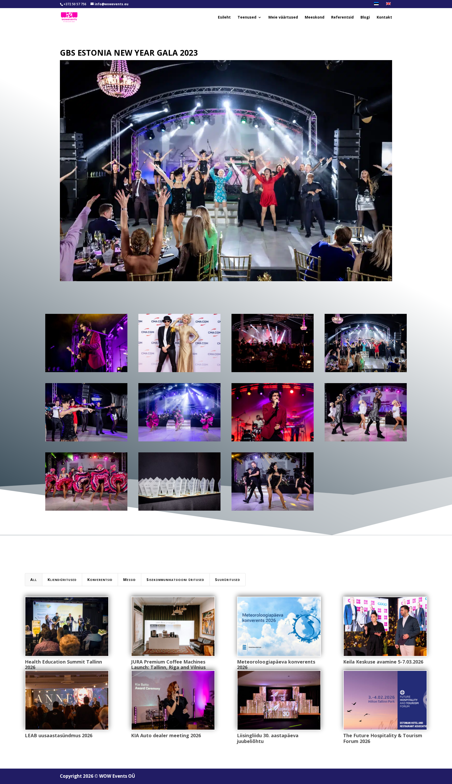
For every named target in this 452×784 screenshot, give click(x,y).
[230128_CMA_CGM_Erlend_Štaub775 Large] (179, 441)
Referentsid (342, 17)
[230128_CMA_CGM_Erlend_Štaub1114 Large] (272, 372)
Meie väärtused (283, 17)
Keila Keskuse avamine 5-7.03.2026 (383, 662)
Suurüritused (227, 579)
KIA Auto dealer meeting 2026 (166, 735)
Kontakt (384, 17)
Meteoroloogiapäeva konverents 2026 (276, 665)
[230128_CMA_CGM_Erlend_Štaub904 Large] (86, 511)
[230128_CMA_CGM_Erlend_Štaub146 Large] (179, 372)
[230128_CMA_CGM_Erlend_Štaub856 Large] (366, 441)
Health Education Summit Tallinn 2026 (63, 665)
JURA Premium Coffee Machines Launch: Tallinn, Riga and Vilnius (168, 665)
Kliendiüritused (62, 579)
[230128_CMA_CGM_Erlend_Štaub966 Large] (366, 372)
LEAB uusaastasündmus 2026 (58, 735)
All (33, 579)
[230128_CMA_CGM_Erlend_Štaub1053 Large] (272, 441)
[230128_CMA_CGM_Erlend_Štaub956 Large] (86, 441)
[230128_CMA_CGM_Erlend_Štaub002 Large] (179, 511)
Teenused (247, 17)
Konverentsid (99, 579)
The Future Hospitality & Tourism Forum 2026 (382, 738)
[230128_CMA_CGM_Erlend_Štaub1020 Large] (86, 372)
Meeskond (314, 17)
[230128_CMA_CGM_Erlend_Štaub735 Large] (272, 511)
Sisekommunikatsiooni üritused (175, 579)
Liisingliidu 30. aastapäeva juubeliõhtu (267, 738)
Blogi (365, 17)
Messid (129, 579)
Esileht (224, 17)
